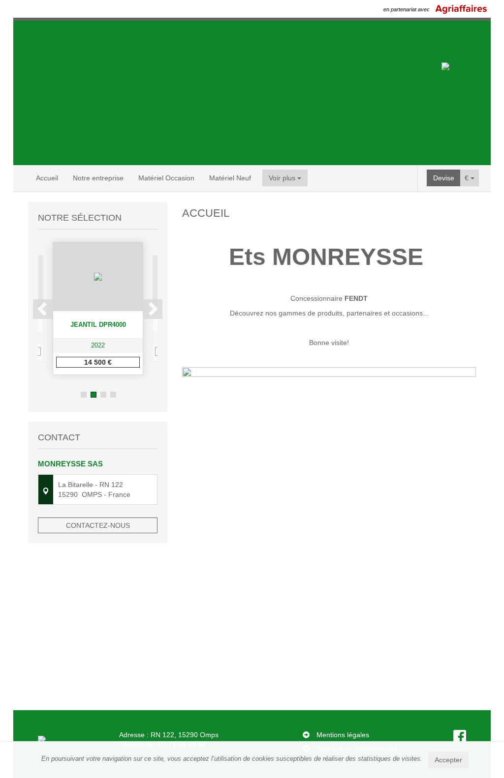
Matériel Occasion (166, 178)
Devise (443, 178)
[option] (98, 308)
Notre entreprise (98, 178)
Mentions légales (342, 735)
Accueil (47, 178)
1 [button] (84, 395)
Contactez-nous (98, 525)
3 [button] (103, 395)
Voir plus (283, 178)
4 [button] (113, 395)
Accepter (448, 760)
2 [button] (93, 395)
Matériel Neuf (230, 178)
